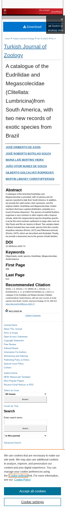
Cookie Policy (22, 479)
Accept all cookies (32, 491)
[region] (32, 479)
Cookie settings (18, 475)
